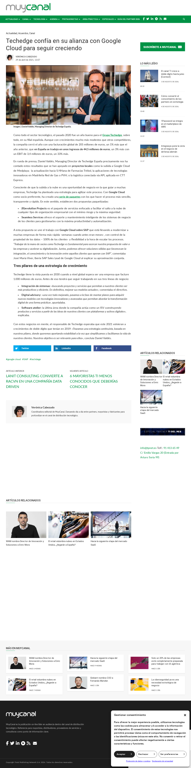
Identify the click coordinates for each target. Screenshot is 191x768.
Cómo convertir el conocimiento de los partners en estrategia (172, 99)
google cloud (14, 359)
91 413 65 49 (171, 448)
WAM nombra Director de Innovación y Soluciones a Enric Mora (44, 661)
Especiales (108, 19)
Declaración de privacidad (162, 761)
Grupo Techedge (112, 135)
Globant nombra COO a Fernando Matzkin (101, 679)
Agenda (54, 19)
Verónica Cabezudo (42, 407)
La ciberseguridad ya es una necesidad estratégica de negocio (165, 682)
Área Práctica (90, 19)
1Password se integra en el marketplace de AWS (172, 124)
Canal (25, 19)
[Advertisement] (68, 462)
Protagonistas (70, 19)
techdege (36, 359)
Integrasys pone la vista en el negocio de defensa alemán (173, 149)
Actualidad (12, 19)
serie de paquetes (69, 197)
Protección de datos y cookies (138, 761)
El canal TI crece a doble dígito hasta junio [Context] (172, 74)
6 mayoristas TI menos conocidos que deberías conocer (94, 381)
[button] (185, 715)
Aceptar (121, 754)
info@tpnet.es (148, 448)
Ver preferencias (169, 754)
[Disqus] (68, 595)
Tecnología (39, 19)
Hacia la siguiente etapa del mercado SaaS (103, 659)
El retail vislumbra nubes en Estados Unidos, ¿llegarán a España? (42, 682)
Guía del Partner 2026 (128, 19)
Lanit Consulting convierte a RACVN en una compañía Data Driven (34, 381)
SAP (26, 359)
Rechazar (143, 754)
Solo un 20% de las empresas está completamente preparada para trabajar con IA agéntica (167, 661)
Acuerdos (23, 33)
